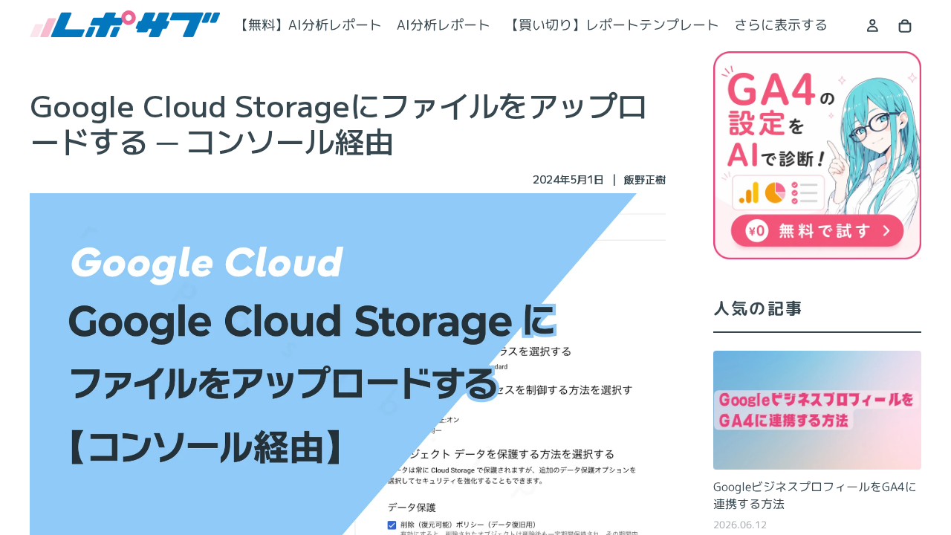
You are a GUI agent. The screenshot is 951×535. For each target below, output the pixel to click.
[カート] (905, 26)
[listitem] (781, 25)
